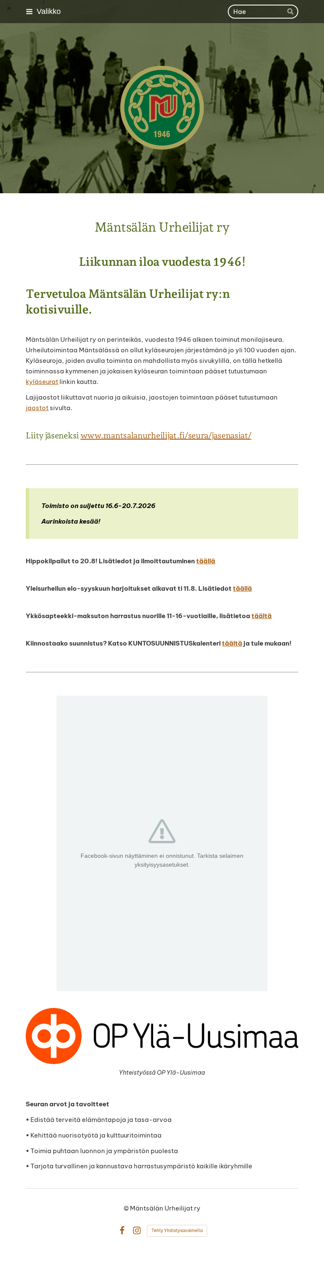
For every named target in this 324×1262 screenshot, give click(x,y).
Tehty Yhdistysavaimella (176, 1230)
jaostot (37, 408)
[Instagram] (136, 1230)
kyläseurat (42, 382)
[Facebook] (122, 1230)
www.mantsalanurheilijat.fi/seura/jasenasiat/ (166, 435)
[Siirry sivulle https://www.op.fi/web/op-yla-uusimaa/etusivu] (162, 1036)
